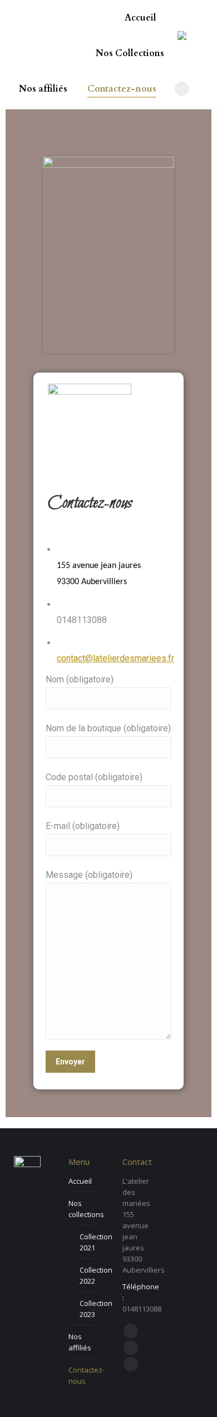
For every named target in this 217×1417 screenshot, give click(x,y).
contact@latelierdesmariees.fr (115, 658)
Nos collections (86, 1208)
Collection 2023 (96, 1308)
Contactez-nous (86, 1375)
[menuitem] (140, 18)
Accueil (80, 1181)
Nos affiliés (79, 1342)
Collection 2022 (96, 1275)
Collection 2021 (96, 1242)
